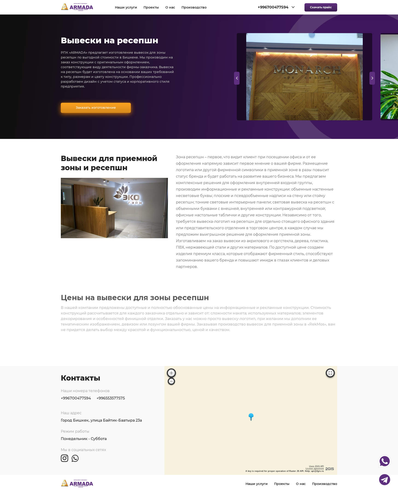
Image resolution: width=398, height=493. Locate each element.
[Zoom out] (171, 381)
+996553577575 (111, 398)
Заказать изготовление (96, 108)
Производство (194, 7)
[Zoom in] (171, 373)
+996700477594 (76, 398)
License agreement (315, 468)
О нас (170, 7)
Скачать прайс (321, 7)
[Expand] (330, 373)
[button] (372, 78)
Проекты (151, 7)
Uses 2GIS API (316, 466)
